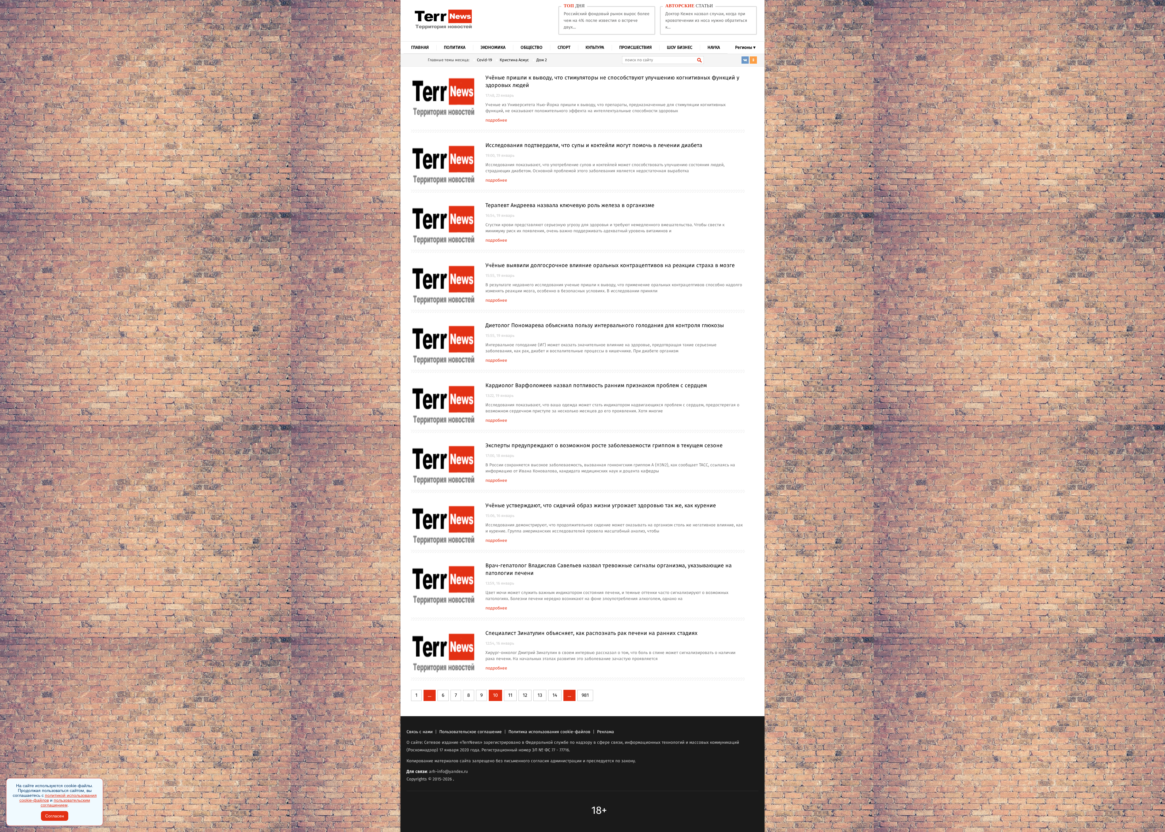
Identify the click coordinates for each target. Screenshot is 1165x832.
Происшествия (635, 47)
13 (540, 695)
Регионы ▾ (745, 47)
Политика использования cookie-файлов (549, 732)
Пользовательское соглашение (470, 732)
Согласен (54, 816)
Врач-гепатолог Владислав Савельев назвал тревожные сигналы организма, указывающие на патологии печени (608, 570)
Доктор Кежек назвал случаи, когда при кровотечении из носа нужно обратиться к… (706, 21)
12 (525, 695)
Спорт (564, 47)
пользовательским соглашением (65, 802)
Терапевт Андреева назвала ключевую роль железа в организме (569, 205)
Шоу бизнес (679, 47)
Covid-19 (484, 60)
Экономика (493, 47)
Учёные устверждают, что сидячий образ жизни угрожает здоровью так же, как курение (600, 506)
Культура (595, 47)
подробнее (496, 120)
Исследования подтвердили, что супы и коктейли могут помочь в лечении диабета (593, 145)
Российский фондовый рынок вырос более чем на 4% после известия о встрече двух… (607, 21)
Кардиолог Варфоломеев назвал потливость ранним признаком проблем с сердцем (596, 385)
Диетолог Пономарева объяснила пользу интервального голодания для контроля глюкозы (604, 325)
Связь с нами (420, 732)
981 (585, 695)
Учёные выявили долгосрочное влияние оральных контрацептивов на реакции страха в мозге (610, 265)
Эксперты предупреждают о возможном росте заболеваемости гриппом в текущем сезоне (604, 445)
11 (510, 695)
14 (554, 695)
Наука (713, 47)
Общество (531, 47)
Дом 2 (541, 60)
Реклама (605, 732)
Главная (420, 47)
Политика (454, 47)
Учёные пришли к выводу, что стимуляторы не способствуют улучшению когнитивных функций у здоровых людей (612, 82)
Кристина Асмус (514, 60)
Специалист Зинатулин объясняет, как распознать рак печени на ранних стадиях (591, 633)
